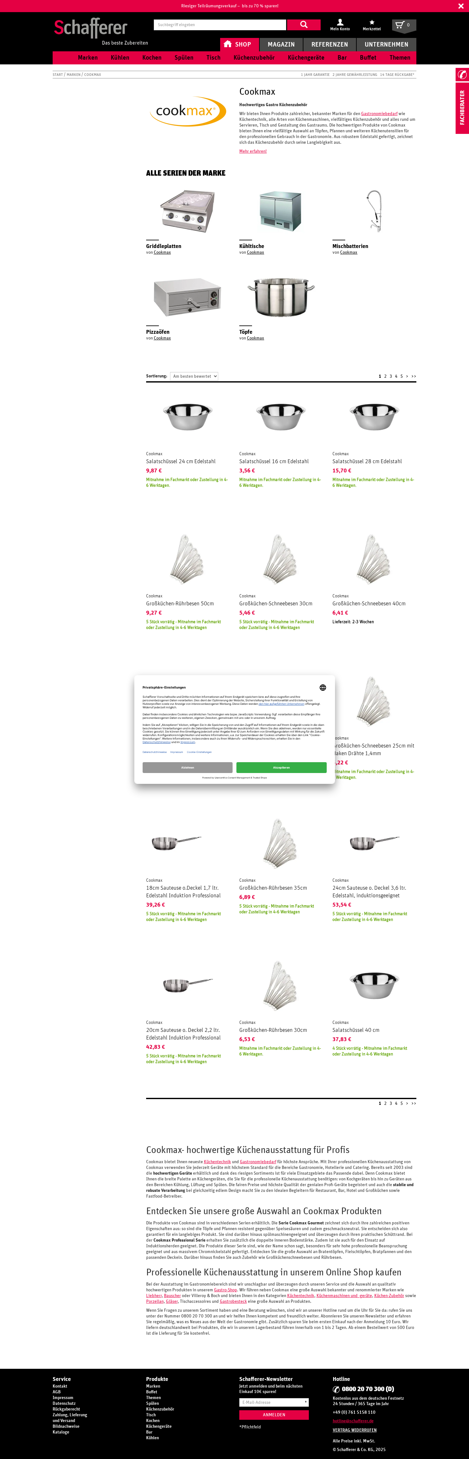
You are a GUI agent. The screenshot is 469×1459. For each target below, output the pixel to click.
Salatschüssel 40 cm (355, 1030)
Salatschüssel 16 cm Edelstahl (274, 461)
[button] (461, 6)
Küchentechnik (217, 1162)
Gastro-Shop (225, 1290)
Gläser (172, 1301)
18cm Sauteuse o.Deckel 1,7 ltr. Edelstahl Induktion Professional (183, 892)
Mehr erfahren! (253, 151)
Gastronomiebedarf (379, 114)
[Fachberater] (462, 132)
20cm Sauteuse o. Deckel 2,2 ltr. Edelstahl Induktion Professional (183, 1034)
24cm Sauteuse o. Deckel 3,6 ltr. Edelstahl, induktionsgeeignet (369, 892)
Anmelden (274, 1414)
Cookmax (162, 252)
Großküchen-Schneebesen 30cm (275, 604)
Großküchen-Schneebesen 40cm (369, 604)
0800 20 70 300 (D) (368, 1389)
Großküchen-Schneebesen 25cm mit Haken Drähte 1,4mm (373, 749)
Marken (74, 75)
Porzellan (155, 1301)
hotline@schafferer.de (353, 1421)
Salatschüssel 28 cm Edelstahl (367, 461)
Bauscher (172, 1296)
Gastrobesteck (233, 1301)
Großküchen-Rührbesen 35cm (273, 888)
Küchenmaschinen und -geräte (344, 1296)
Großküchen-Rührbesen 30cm (273, 1030)
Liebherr (154, 1296)
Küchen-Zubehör (389, 1296)
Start (58, 75)
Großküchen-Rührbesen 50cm (180, 604)
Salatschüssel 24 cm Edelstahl (181, 461)
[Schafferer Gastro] (101, 24)
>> (413, 376)
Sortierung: (156, 376)
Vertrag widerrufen (355, 1430)
